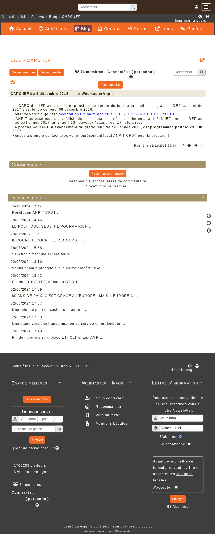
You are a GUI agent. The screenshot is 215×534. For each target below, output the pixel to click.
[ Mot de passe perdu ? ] (37, 448)
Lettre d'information (177, 383)
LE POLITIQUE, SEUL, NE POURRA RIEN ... (52, 226)
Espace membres (37, 383)
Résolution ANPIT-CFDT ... (36, 212)
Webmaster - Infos (107, 383)
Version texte (106, 415)
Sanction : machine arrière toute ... (43, 254)
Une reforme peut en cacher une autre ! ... (49, 309)
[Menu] (206, 7)
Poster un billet (110, 84)
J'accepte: (164, 487)
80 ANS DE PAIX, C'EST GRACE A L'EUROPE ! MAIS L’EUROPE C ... (75, 296)
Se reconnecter (51, 72)
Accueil (38, 17)
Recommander (107, 406)
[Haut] (209, 216)
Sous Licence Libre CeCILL (133, 526)
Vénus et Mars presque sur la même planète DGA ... (58, 268)
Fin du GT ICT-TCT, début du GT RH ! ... (48, 282)
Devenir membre (23, 72)
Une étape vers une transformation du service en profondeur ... (68, 323)
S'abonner (168, 437)
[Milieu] (209, 223)
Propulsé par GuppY (75, 526)
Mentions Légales (110, 423)
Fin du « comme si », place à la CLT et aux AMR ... (58, 337)
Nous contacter (108, 398)
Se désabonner (173, 444)
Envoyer (37, 439)
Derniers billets (107, 197)
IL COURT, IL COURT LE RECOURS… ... (48, 240)
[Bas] (209, 230)
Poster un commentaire (108, 173)
